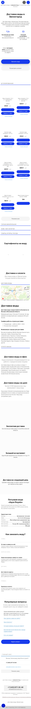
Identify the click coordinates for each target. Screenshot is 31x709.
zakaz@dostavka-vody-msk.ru (13, 667)
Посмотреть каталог (15, 68)
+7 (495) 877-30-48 (11, 662)
